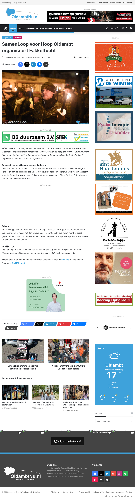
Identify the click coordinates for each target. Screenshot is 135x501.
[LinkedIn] (33, 64)
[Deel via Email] (46, 64)
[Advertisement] (45, 205)
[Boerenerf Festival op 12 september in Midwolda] (45, 392)
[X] (27, 64)
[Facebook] (20, 64)
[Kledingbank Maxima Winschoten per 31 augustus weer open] (76, 392)
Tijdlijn (53, 492)
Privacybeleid (84, 492)
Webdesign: (26, 492)
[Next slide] (130, 328)
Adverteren (63, 492)
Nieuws (13, 28)
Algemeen (7, 38)
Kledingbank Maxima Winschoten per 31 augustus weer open (76, 404)
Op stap (18, 38)
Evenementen (32, 28)
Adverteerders (46, 28)
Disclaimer (114, 3)
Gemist (21, 28)
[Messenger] (39, 64)
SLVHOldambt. (18, 263)
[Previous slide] (98, 328)
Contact (126, 3)
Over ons (102, 3)
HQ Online (35, 492)
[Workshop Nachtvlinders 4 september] (15, 392)
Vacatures (91, 3)
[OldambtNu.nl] (22, 14)
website (65, 259)
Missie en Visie (97, 492)
